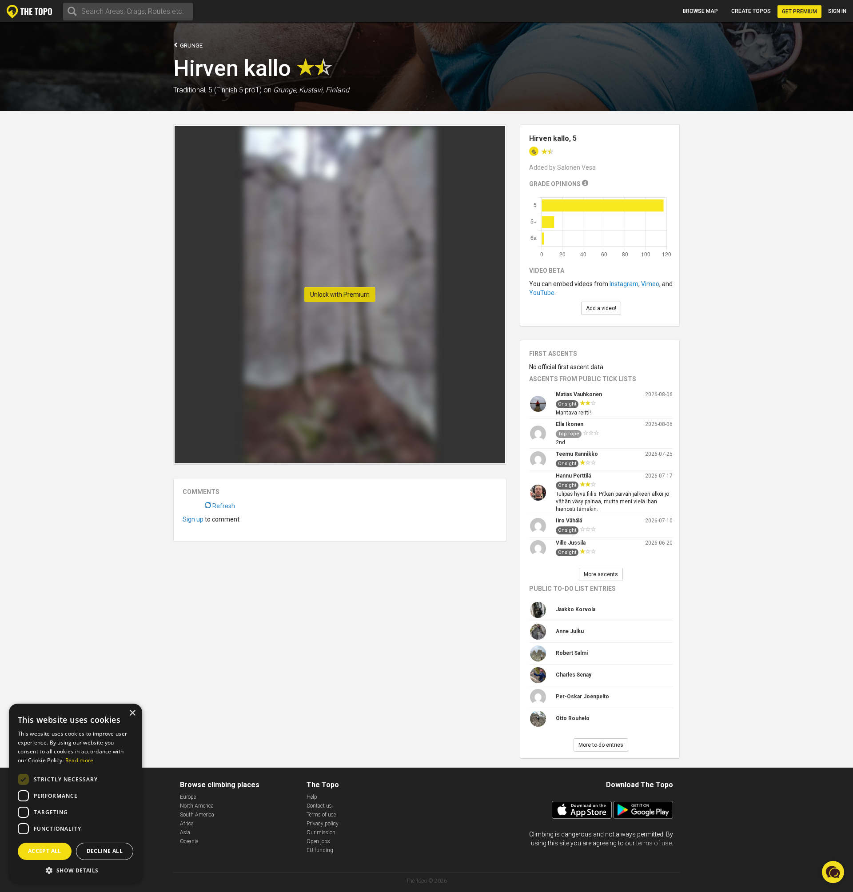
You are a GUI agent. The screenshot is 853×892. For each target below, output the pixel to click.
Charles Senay (573, 675)
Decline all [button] (105, 851)
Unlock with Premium (340, 294)
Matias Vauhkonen (579, 394)
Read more (79, 760)
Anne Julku (570, 631)
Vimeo (650, 283)
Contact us (319, 806)
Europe (188, 797)
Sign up (193, 519)
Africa (187, 823)
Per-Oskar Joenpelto (582, 696)
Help (312, 797)
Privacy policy (323, 823)
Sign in (837, 11)
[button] (75, 870)
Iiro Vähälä (569, 521)
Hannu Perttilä (573, 476)
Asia (185, 832)
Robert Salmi (572, 653)
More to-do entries (600, 745)
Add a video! (601, 308)
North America (197, 806)
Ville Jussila (571, 543)
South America (197, 815)
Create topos (751, 11)
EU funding (320, 850)
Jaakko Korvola (575, 609)
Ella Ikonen (569, 424)
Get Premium (799, 11)
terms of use (654, 843)
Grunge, (285, 90)
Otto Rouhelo (573, 718)
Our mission (321, 832)
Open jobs (318, 841)
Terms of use (321, 815)
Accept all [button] (44, 851)
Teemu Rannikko (577, 454)
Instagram (624, 283)
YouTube (541, 292)
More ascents (601, 574)
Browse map (700, 11)
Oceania (189, 841)
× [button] (132, 713)
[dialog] (75, 793)
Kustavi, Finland (324, 90)
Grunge (191, 45)
